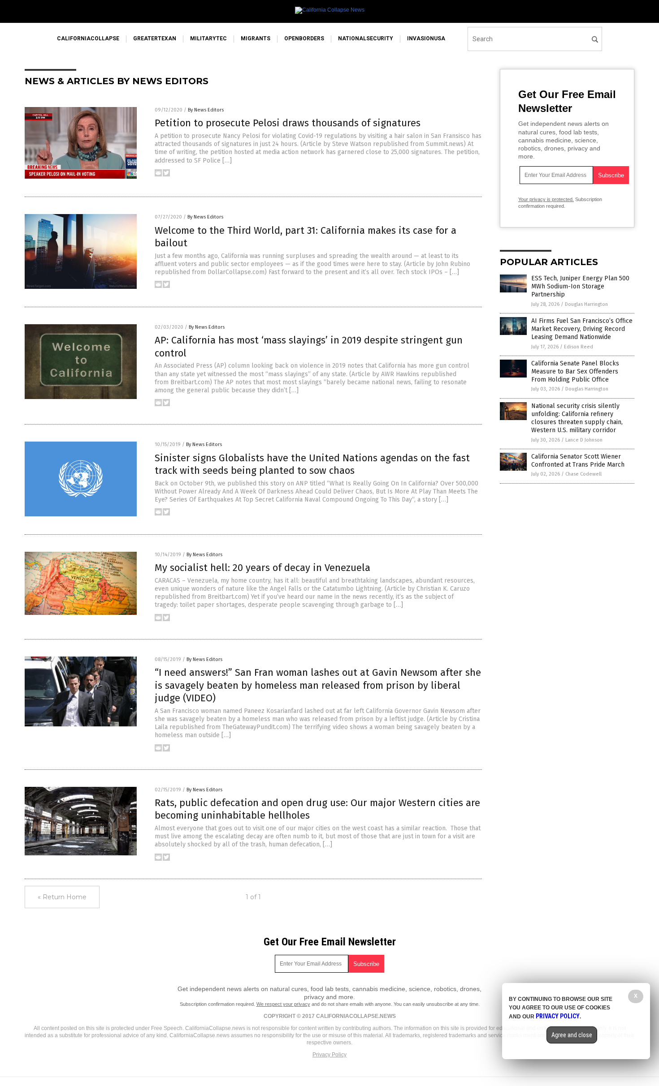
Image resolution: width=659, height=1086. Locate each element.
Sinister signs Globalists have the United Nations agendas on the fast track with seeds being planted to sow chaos (312, 464)
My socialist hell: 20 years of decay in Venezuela (262, 568)
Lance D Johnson (584, 440)
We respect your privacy (283, 1004)
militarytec (208, 38)
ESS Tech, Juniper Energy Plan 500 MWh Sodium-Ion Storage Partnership (580, 286)
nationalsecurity (365, 38)
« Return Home (62, 897)
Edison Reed (578, 347)
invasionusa (426, 38)
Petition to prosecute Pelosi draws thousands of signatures (288, 123)
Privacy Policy (329, 1055)
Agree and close (571, 1035)
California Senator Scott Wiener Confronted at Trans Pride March (577, 460)
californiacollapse (88, 38)
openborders (304, 38)
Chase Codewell (583, 474)
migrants (255, 38)
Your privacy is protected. (546, 199)
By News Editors (206, 110)
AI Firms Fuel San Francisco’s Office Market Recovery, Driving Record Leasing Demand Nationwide (582, 329)
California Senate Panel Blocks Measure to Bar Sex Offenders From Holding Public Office (575, 371)
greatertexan (154, 38)
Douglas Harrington (586, 304)
